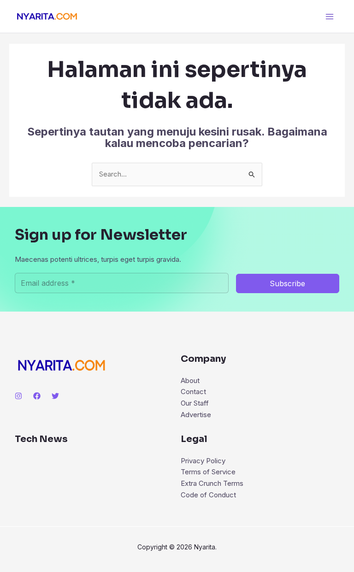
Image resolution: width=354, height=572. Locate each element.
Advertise (196, 414)
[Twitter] (55, 396)
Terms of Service (208, 471)
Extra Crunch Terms (212, 483)
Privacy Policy (203, 460)
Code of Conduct (208, 494)
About (190, 380)
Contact (193, 391)
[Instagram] (18, 396)
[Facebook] (37, 396)
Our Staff (195, 403)
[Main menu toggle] (330, 16)
